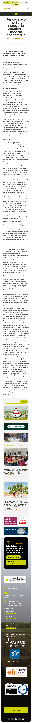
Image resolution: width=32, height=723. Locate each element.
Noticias (21, 38)
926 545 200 (13, 588)
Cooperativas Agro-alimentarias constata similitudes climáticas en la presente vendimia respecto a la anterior (16, 471)
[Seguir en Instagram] (19, 719)
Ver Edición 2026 (13, 557)
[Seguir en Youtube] (23, 719)
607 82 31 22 (11, 618)
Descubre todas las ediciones (14, 562)
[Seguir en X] (12, 719)
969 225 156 (11, 628)
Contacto (24, 2)
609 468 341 (11, 614)
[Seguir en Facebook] (8, 719)
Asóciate (7, 2)
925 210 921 (10, 623)
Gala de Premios (15, 3)
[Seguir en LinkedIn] (16, 719)
